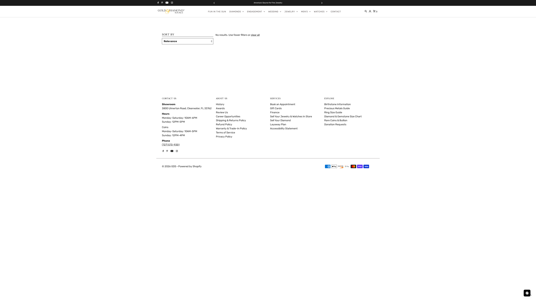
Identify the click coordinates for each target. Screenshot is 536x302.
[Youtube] (166, 3)
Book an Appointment (282, 104)
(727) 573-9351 (171, 144)
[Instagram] (171, 3)
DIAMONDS (235, 11)
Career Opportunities (228, 116)
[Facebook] (158, 3)
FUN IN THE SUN (217, 11)
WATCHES (319, 11)
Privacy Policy (224, 136)
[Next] (322, 3)
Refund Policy (224, 124)
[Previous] (214, 3)
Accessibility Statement (284, 128)
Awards (220, 108)
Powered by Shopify (190, 166)
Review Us (222, 112)
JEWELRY (289, 11)
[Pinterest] (162, 3)
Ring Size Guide (333, 112)
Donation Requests (335, 124)
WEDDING (273, 11)
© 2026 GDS (169, 166)
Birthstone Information (337, 104)
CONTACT (336, 11)
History (220, 104)
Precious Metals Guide (337, 108)
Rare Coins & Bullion (335, 120)
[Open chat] (527, 293)
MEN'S (304, 11)
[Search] (366, 11)
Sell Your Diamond (280, 120)
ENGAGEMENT (254, 11)
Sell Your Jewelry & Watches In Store (291, 116)
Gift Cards (276, 108)
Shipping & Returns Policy (231, 120)
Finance (274, 112)
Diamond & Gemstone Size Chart (343, 116)
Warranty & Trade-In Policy (231, 128)
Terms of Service (225, 132)
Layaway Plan (278, 124)
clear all (255, 34)
